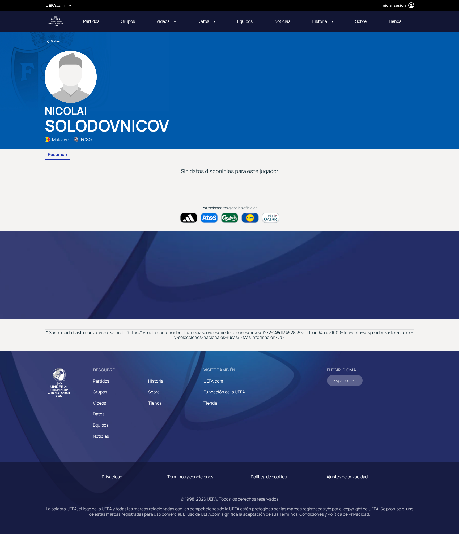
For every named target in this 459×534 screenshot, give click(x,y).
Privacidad (112, 477)
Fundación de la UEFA (224, 392)
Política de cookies (269, 477)
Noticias (101, 436)
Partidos (101, 381)
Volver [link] (55, 41)
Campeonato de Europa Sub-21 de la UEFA (56, 21)
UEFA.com (213, 381)
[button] (166, 21)
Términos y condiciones (190, 477)
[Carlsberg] (229, 218)
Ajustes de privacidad (347, 477)
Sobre (154, 392)
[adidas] (188, 218)
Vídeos (99, 403)
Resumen (57, 154)
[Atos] (209, 218)
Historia (155, 381)
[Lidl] (250, 218)
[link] (91, 21)
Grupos (100, 392)
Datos (98, 414)
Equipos (100, 425)
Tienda (155, 403)
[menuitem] (95, 21)
